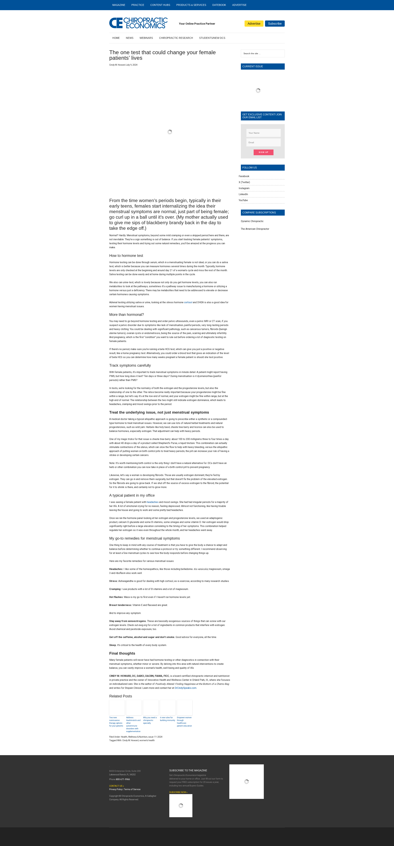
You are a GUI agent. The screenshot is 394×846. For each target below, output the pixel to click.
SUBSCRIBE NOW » (178, 792)
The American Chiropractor (255, 228)
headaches (153, 502)
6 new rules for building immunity (167, 718)
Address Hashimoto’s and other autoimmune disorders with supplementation (133, 724)
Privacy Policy (116, 789)
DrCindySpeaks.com (185, 687)
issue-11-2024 (155, 737)
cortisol (188, 302)
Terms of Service (132, 789)
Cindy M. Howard (130, 740)
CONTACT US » (116, 786)
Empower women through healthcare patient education (184, 721)
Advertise (254, 23)
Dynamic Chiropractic (252, 221)
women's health (147, 740)
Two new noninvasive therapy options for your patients (116, 721)
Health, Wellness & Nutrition (134, 737)
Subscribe (275, 23)
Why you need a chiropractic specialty (150, 720)
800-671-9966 (123, 779)
